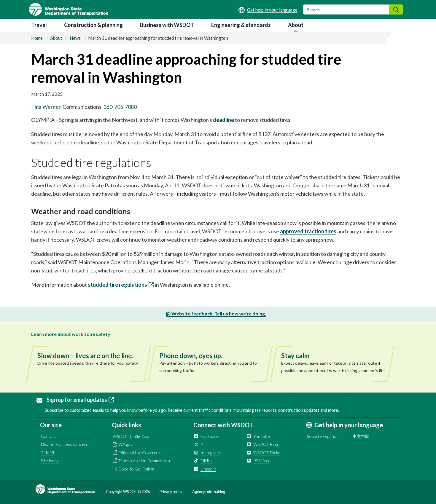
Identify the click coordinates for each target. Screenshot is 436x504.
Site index (50, 460)
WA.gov (125, 444)
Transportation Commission (144, 460)
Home (37, 38)
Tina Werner (46, 106)
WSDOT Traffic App (131, 436)
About (295, 25)
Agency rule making (208, 491)
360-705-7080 (120, 106)
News (75, 38)
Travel (39, 25)
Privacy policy (171, 491)
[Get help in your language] (267, 9)
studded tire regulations (117, 284)
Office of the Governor (139, 452)
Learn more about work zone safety (70, 334)
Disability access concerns (65, 444)
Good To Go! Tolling (136, 468)
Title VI (47, 452)
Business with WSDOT (167, 25)
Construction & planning (93, 25)
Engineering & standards (241, 25)
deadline (223, 120)
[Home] (68, 9)
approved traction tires (308, 231)
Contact (48, 436)
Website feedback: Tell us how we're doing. (218, 313)
